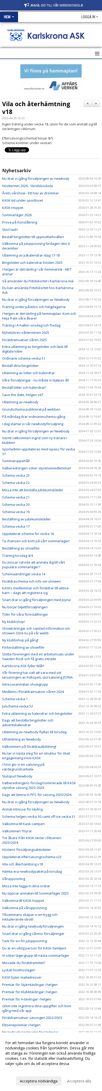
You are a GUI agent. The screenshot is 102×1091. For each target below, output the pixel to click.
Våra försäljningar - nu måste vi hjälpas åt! (35, 380)
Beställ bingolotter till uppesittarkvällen (33, 236)
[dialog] (51, 1061)
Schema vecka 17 (16, 526)
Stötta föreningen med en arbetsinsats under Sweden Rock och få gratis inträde (38, 656)
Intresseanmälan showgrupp (25, 684)
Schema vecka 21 (16, 497)
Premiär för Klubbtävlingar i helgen (29, 992)
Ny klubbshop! (13, 621)
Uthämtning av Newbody (21, 739)
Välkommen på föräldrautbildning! (29, 746)
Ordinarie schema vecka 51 (23, 358)
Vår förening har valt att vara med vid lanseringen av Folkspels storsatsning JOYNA (37, 675)
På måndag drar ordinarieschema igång (33, 416)
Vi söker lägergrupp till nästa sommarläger (35, 955)
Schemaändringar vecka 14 (23, 574)
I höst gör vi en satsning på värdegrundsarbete (23, 766)
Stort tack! (10, 229)
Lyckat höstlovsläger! (18, 970)
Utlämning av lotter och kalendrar (28, 373)
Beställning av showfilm (20, 548)
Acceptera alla (79, 1081)
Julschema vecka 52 (17, 706)
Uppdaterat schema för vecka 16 (28, 533)
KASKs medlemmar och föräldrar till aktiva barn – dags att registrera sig (35, 590)
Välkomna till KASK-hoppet (23, 900)
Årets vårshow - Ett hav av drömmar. (31, 193)
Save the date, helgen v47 (22, 394)
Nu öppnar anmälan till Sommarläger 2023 (35, 893)
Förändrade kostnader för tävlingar (30, 1032)
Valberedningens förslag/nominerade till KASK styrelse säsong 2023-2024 (39, 785)
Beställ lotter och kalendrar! (24, 387)
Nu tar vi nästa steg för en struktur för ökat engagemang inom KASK (36, 755)
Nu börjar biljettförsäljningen (25, 607)
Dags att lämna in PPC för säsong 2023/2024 (36, 794)
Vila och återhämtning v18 (36, 108)
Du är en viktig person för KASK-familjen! (34, 948)
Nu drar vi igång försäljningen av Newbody (36, 299)
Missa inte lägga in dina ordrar (26, 886)
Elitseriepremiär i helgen (21, 1025)
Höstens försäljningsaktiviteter (26, 849)
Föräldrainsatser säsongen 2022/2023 (32, 1017)
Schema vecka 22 (16, 482)
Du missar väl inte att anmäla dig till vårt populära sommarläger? (33, 564)
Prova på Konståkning (19, 222)
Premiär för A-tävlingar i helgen (26, 999)
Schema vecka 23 (16, 475)
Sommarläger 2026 (17, 215)
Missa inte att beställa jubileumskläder (32, 490)
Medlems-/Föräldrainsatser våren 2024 (33, 691)
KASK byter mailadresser (22, 977)
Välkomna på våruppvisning (24, 907)
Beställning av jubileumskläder (26, 519)
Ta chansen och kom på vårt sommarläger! (36, 541)
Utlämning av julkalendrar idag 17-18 (31, 255)
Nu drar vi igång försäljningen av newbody (35, 178)
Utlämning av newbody (20, 402)
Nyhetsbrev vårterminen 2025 (25, 332)
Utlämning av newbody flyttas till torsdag (34, 732)
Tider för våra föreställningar (25, 614)
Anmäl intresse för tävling (22, 809)
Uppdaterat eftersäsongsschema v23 (31, 856)
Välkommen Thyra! (17, 831)
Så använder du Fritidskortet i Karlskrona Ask (38, 281)
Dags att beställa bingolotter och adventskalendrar (27, 722)
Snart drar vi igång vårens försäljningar (33, 933)
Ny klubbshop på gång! (20, 640)
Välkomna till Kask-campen (23, 823)
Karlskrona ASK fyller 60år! (23, 665)
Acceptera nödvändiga (39, 1081)
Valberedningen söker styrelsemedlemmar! (36, 468)
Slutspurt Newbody (17, 776)
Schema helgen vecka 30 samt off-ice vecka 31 (38, 816)
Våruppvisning (13, 878)
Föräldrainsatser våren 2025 (24, 339)
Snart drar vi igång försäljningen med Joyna (36, 599)
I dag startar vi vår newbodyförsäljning (32, 424)
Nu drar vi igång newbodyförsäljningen (33, 926)
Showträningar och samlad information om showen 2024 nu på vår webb (36, 630)
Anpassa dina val (19, 1070)
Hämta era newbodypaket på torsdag (32, 871)
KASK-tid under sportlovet (22, 200)
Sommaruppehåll (16, 460)
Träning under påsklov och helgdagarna (34, 306)
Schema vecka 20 (16, 504)
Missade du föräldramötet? (23, 962)
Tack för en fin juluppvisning (24, 941)
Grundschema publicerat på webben (31, 409)
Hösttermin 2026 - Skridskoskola (27, 185)
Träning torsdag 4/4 (17, 555)
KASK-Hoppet (12, 207)
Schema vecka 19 (16, 511)
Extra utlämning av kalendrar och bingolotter (37, 713)
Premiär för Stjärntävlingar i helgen (30, 984)
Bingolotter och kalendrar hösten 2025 (32, 262)
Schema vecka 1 (15, 699)
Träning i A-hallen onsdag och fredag (31, 325)
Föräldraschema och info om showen (31, 581)
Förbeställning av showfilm (23, 647)
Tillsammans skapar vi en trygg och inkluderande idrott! (30, 917)
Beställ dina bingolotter (20, 365)
